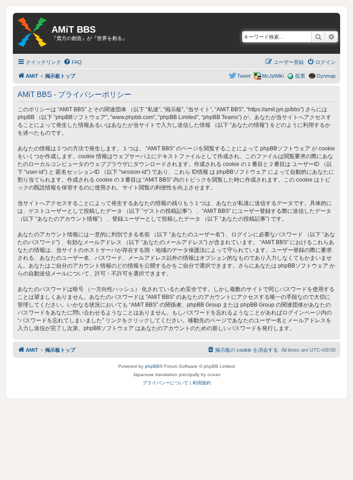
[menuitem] (72, 62)
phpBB (152, 366)
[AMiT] (32, 32)
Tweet (244, 76)
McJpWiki (273, 76)
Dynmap (326, 76)
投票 (300, 76)
